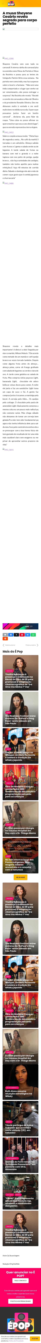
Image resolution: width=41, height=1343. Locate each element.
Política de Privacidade (16, 1341)
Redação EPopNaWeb (11, 1264)
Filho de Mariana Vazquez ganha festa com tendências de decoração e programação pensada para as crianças (20, 791)
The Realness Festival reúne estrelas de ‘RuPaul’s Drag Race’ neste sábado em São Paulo (20, 720)
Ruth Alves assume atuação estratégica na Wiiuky (18, 1094)
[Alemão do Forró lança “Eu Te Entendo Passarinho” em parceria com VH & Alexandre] (20, 1139)
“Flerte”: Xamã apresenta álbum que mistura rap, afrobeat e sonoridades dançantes (19, 1202)
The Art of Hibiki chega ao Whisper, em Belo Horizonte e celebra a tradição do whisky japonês (20, 756)
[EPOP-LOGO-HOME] (11, 3)
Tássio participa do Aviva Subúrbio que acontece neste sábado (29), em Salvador (19, 1129)
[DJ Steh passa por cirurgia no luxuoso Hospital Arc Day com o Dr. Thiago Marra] (20, 803)
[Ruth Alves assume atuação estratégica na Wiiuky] (20, 1066)
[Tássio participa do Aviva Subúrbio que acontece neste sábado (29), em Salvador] (20, 1102)
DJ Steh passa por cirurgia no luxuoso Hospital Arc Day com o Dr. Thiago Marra (20, 831)
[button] (2, 3)
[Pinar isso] (22, 635)
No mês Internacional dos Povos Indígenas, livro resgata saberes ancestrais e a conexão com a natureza (19, 864)
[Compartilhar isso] (10, 635)
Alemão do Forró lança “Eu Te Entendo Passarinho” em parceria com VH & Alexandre (20, 1165)
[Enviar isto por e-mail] (5, 635)
